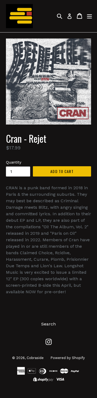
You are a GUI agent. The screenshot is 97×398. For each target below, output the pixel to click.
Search (48, 324)
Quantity (13, 162)
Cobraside (35, 358)
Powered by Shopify (67, 358)
